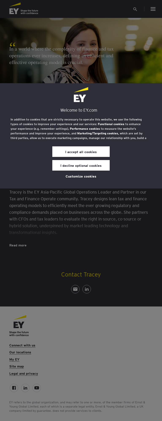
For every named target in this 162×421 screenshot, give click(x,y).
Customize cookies (81, 176)
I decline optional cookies (81, 165)
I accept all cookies (81, 151)
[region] (81, 135)
